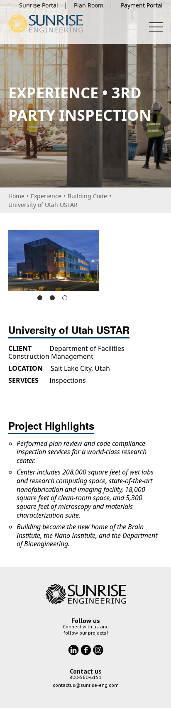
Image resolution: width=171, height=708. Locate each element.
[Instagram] (98, 649)
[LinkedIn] (74, 649)
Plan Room (88, 5)
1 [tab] (39, 297)
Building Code (87, 196)
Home (16, 196)
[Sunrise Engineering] (45, 23)
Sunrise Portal (38, 5)
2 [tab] (52, 297)
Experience (46, 196)
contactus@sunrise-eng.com (86, 685)
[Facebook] (87, 649)
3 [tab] (64, 297)
